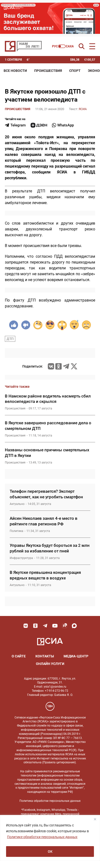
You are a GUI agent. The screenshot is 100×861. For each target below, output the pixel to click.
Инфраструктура (21, 558)
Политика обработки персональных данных (50, 801)
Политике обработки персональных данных (42, 837)
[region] (50, 838)
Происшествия (48, 70)
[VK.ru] (51, 366)
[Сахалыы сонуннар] (63, 46)
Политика (16, 531)
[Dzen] (39, 125)
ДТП (10, 339)
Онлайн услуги (50, 664)
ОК (50, 851)
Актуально (17, 504)
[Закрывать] (95, 819)
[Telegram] (66, 366)
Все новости (15, 70)
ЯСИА (83, 109)
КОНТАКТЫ (44, 656)
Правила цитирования (59, 762)
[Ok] (35, 626)
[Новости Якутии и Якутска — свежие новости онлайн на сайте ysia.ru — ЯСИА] (23, 46)
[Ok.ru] (58, 366)
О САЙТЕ (19, 656)
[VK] (26, 626)
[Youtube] (55, 626)
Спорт (75, 70)
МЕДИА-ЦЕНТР (76, 656)
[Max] (74, 626)
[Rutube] (64, 626)
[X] (74, 366)
